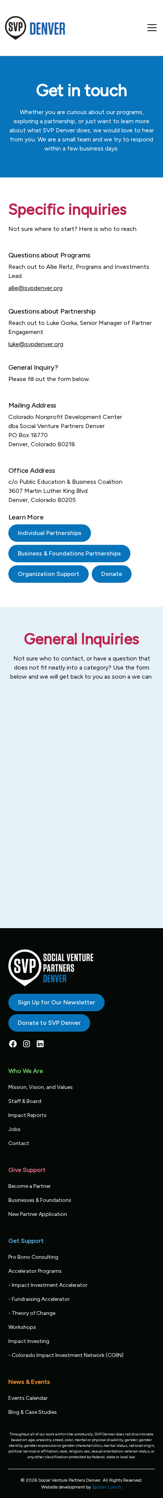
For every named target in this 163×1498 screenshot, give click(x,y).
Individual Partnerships (50, 532)
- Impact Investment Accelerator (48, 1285)
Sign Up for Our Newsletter (56, 1002)
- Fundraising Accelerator (39, 1299)
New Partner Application (37, 1214)
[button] (150, 28)
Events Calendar (28, 1398)
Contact (18, 1143)
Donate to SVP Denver (49, 1022)
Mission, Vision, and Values (40, 1087)
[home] (35, 28)
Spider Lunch (106, 1487)
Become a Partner (29, 1186)
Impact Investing (28, 1341)
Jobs (14, 1129)
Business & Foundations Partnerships (69, 553)
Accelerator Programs (35, 1271)
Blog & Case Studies (32, 1412)
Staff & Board (24, 1101)
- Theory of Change (31, 1313)
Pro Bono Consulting (33, 1257)
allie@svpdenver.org (35, 288)
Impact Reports (27, 1115)
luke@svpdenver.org (35, 344)
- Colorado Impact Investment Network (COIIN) (66, 1355)
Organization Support (48, 573)
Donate (111, 573)
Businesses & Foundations (39, 1200)
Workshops (22, 1327)
